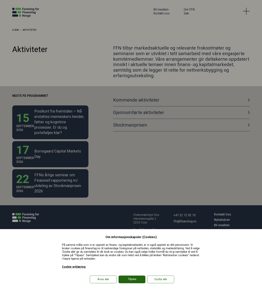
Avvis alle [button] (103, 279)
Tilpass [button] (132, 279)
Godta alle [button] (160, 279)
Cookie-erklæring (74, 266)
